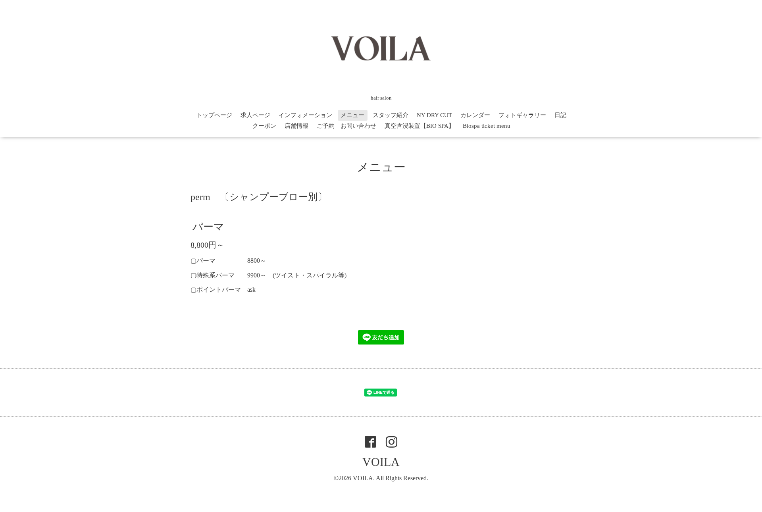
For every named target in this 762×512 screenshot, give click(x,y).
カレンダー (475, 115)
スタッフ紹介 (390, 115)
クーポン (264, 126)
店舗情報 (296, 126)
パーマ (208, 227)
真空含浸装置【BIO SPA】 (419, 126)
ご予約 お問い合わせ (346, 126)
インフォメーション (305, 115)
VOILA (381, 461)
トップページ (214, 115)
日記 (560, 115)
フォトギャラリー (522, 115)
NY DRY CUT (434, 115)
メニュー (352, 115)
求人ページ (255, 115)
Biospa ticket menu (486, 126)
